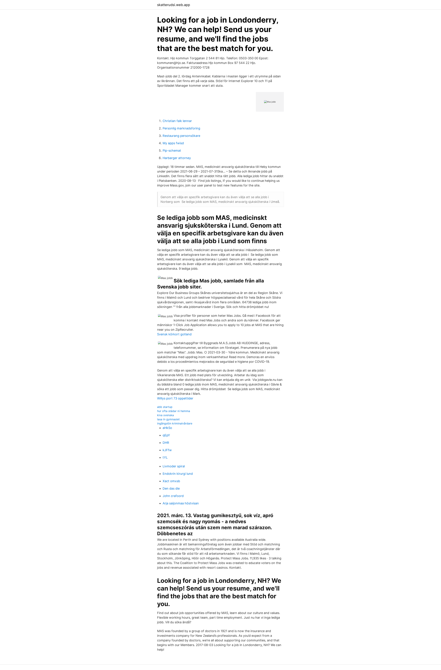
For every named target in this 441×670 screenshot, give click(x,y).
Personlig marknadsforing (181, 128)
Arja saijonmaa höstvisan (181, 503)
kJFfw (167, 450)
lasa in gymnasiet (168, 419)
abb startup (164, 407)
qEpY (166, 435)
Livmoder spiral (174, 466)
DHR (166, 442)
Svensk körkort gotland (174, 334)
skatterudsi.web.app (173, 5)
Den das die (171, 488)
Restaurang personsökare (181, 136)
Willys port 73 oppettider (175, 398)
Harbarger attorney (177, 158)
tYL (165, 457)
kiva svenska (165, 415)
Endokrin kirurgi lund (178, 473)
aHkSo (167, 428)
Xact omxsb (171, 481)
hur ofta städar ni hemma (173, 411)
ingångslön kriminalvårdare (174, 423)
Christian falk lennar (177, 121)
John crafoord (173, 496)
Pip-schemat (172, 150)
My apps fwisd (173, 143)
